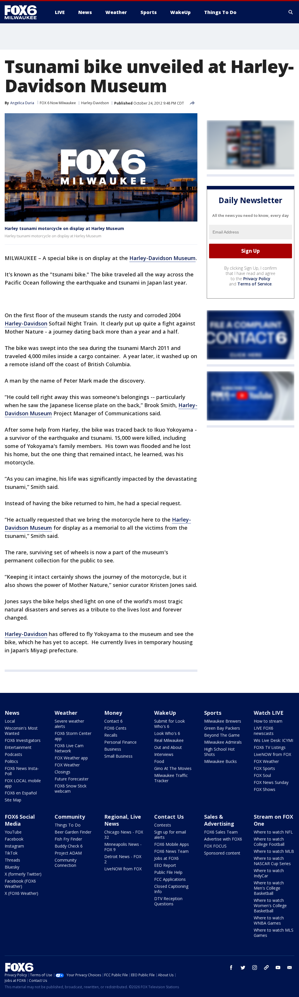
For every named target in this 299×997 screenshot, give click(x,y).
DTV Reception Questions (168, 901)
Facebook (14, 839)
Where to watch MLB (274, 851)
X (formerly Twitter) (23, 874)
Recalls (110, 735)
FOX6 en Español (21, 793)
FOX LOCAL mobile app (23, 783)
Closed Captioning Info (171, 888)
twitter (243, 967)
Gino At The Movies (173, 768)
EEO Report (165, 865)
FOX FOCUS (215, 846)
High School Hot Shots (219, 751)
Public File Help (168, 872)
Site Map (13, 800)
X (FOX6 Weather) (21, 893)
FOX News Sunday (271, 782)
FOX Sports (264, 768)
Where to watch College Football (269, 841)
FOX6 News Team (171, 851)
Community (70, 816)
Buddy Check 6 (69, 846)
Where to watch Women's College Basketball (270, 905)
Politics (11, 761)
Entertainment (18, 747)
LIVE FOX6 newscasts (264, 730)
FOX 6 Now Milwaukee (58, 102)
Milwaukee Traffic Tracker (171, 778)
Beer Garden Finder (73, 832)
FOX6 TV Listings (270, 747)
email (289, 967)
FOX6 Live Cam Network (69, 748)
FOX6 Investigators (23, 740)
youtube (278, 967)
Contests (162, 825)
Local (10, 721)
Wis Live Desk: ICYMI (273, 740)
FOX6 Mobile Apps (171, 844)
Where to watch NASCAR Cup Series (272, 860)
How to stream (268, 721)
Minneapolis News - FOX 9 (123, 846)
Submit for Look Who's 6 (169, 723)
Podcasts (13, 754)
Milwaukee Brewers (222, 721)
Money (113, 712)
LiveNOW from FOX (272, 754)
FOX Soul (262, 775)
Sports (212, 712)
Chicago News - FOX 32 (123, 834)
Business (112, 749)
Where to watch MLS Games (273, 932)
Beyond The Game (222, 735)
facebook (231, 967)
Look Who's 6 (167, 733)
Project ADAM (68, 853)
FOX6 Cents (115, 728)
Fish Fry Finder (68, 839)
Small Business (118, 756)
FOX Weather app (71, 758)
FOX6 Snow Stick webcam (70, 788)
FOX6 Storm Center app (73, 736)
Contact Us (169, 816)
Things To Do (68, 825)
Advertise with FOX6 (223, 839)
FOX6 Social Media (20, 820)
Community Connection (66, 862)
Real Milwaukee (169, 740)
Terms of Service (254, 284)
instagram (254, 967)
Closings (62, 772)
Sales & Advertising (219, 820)
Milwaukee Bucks (220, 761)
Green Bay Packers (222, 728)
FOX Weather (67, 765)
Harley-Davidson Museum (162, 258)
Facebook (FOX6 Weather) (20, 883)
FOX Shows (264, 789)
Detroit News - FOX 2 (122, 859)
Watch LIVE (269, 712)
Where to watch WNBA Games (269, 920)
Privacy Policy (256, 278)
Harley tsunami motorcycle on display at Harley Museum (64, 228)
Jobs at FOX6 (166, 858)
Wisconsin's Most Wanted (21, 730)
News (12, 712)
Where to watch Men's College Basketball (269, 888)
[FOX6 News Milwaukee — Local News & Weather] (24, 12)
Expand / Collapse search (290, 12)
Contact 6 (113, 721)
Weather (66, 712)
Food (159, 761)
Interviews (163, 754)
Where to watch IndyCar (269, 873)
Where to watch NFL (273, 832)
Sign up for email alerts (170, 834)
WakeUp (165, 712)
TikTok (11, 853)
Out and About (168, 747)
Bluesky (12, 867)
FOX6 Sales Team (221, 832)
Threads (12, 860)
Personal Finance (120, 742)
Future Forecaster (71, 779)
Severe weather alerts (69, 723)
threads (266, 967)
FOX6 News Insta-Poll (22, 771)
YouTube (13, 832)
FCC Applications (170, 879)
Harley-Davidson (95, 102)
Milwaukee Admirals (223, 742)
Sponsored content (222, 853)
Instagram (14, 846)
